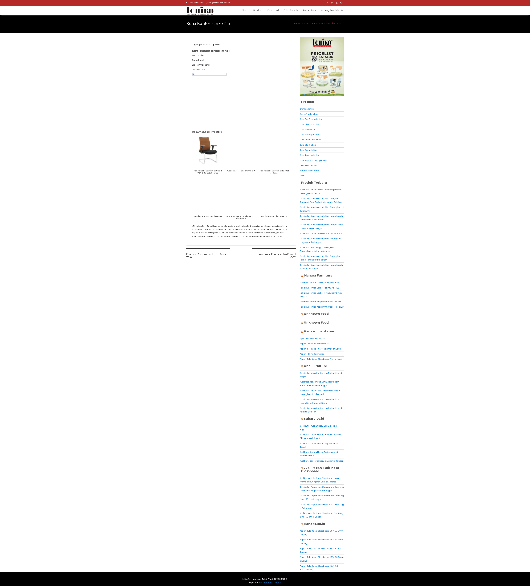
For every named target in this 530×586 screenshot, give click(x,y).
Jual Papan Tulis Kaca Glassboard (320, 469)
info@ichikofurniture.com (219, 2)
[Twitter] (332, 3)
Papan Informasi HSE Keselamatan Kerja (320, 348)
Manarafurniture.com (270, 582)
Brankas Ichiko (307, 108)
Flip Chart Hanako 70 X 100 (313, 338)
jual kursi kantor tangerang (218, 236)
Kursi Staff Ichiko (308, 144)
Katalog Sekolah (330, 10)
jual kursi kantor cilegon (262, 229)
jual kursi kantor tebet (272, 236)
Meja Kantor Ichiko (309, 165)
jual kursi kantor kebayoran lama (260, 233)
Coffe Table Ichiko (309, 114)
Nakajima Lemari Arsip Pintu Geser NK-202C (322, 306)
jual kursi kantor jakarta (209, 233)
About (245, 10)
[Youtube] (336, 3)
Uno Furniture (315, 366)
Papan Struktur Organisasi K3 (314, 343)
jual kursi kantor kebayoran (233, 233)
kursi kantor (199, 226)
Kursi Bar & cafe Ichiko (311, 119)
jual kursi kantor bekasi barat (270, 226)
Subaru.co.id (314, 418)
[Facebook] (327, 3)
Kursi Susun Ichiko (308, 150)
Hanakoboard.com (319, 331)
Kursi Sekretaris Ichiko (310, 139)
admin (218, 44)
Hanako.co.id (314, 524)
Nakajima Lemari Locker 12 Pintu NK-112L (319, 287)
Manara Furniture (318, 275)
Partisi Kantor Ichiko (310, 170)
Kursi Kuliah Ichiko (308, 129)
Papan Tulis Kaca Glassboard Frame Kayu (321, 359)
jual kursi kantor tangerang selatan (246, 236)
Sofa (302, 175)
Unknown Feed (316, 314)
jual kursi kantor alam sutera (222, 226)
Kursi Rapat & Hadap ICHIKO (314, 160)
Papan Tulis (309, 10)
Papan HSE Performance (312, 353)
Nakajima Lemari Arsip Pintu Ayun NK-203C (321, 301)
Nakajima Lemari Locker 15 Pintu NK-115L (320, 282)
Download (273, 10)
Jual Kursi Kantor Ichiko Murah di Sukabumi (321, 233)
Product (258, 10)
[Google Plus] (341, 3)
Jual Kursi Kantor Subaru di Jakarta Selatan (322, 460)
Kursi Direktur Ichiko (309, 124)
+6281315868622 (195, 2)
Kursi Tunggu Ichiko (309, 155)
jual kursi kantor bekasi (246, 226)
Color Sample (290, 10)
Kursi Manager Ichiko (310, 134)
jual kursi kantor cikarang (239, 229)
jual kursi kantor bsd (218, 229)
